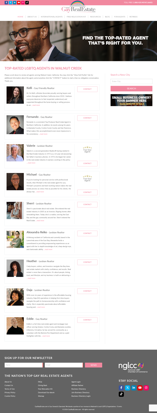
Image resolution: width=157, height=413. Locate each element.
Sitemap (41, 396)
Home (20, 17)
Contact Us (9, 385)
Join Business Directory (80, 392)
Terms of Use (10, 389)
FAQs (40, 382)
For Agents (119, 17)
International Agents (52, 17)
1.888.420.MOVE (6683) (142, 2)
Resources (95, 17)
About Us (32, 17)
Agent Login (76, 382)
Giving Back (42, 385)
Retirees (133, 17)
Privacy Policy (10, 392)
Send (94, 365)
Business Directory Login (80, 396)
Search (131, 88)
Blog (107, 17)
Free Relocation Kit (76, 17)
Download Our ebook (46, 392)
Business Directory (78, 389)
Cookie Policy (10, 396)
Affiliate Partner (77, 385)
